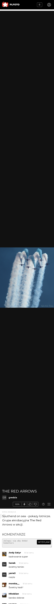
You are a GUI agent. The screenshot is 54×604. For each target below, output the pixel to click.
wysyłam (44, 542)
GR (4, 497)
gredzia (13, 497)
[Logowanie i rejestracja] (49, 4)
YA (4, 574)
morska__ (14, 583)
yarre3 (12, 573)
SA (4, 564)
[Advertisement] (27, 38)
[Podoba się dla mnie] (30, 504)
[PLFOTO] (11, 5)
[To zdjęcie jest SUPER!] (24, 504)
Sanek (12, 563)
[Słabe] (35, 504)
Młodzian (14, 593)
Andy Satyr (15, 552)
